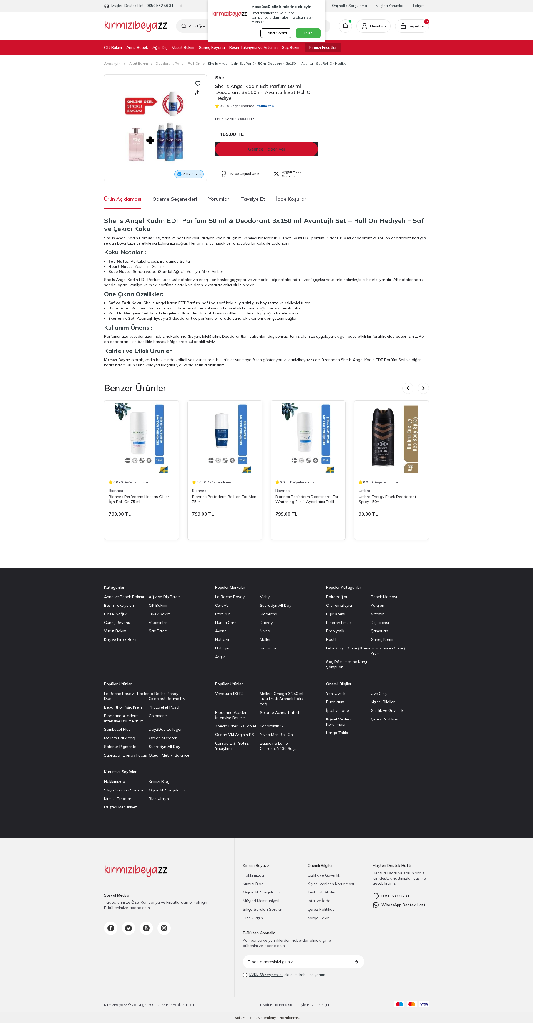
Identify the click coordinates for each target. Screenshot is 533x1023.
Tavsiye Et (252, 199)
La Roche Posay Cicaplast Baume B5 (167, 696)
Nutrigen (223, 648)
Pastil (331, 639)
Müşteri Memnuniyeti (261, 900)
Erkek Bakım (159, 613)
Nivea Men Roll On (276, 734)
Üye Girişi (379, 693)
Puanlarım (335, 701)
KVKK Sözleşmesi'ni (266, 975)
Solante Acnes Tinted (279, 712)
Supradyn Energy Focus (125, 755)
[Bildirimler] (345, 26)
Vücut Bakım (183, 47)
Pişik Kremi (335, 613)
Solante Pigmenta (120, 746)
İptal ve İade (337, 710)
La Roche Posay (230, 596)
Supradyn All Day (275, 605)
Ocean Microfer (163, 737)
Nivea (265, 630)
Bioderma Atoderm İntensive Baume (232, 715)
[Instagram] (164, 928)
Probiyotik (335, 630)
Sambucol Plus (117, 729)
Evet (308, 33)
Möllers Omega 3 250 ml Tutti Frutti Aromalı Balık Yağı (281, 699)
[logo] (136, 26)
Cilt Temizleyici (339, 605)
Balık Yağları (337, 596)
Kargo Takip (337, 732)
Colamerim (158, 715)
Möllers (266, 639)
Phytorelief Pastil (164, 707)
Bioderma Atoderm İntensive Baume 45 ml (124, 718)
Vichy (265, 596)
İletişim (418, 5)
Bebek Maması (384, 596)
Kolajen (377, 605)
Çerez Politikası (385, 719)
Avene (221, 630)
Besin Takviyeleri (119, 605)
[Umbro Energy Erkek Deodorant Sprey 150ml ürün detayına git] (391, 438)
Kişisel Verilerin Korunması (339, 722)
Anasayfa (112, 63)
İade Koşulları (292, 199)
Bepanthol (269, 648)
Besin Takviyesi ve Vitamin (253, 47)
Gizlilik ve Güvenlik (387, 710)
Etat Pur (222, 613)
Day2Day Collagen (166, 729)
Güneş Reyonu (212, 47)
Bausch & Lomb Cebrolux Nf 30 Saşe (278, 746)
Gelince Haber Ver (266, 149)
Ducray (266, 622)
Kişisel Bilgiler (383, 701)
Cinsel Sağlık (115, 613)
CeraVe (221, 605)
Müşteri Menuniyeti (120, 806)
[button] (181, 6)
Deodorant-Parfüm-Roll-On (178, 63)
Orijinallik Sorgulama (349, 5)
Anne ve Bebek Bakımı (124, 596)
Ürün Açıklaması (122, 199)
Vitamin (377, 613)
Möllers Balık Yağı (119, 737)
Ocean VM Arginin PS (234, 734)
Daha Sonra (276, 33)
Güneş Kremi (382, 639)
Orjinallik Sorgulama (167, 790)
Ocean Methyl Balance (169, 755)
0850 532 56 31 (160, 5)
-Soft (265, 1004)
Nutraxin (222, 639)
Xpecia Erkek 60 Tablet (235, 726)
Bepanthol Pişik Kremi (123, 707)
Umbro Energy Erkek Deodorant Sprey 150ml (387, 499)
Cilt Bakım (113, 47)
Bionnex (116, 490)
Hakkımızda (114, 781)
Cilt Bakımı (158, 605)
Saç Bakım (291, 47)
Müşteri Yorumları (390, 5)
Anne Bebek (137, 47)
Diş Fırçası (380, 622)
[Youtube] (146, 928)
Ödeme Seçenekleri (174, 199)
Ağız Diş (159, 47)
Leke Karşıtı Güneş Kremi (348, 648)
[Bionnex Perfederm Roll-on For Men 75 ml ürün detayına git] (225, 438)
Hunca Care (226, 622)
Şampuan (379, 630)
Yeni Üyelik (335, 693)
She (219, 77)
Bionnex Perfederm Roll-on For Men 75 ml (224, 499)
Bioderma (268, 613)
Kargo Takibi (319, 917)
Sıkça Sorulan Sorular (124, 790)
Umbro (364, 490)
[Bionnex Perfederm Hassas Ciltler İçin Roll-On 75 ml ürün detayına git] (141, 438)
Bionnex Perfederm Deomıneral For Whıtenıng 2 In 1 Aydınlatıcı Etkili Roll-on (306, 499)
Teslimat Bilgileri (322, 892)
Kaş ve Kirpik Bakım (121, 639)
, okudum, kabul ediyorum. (287, 975)
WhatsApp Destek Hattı (403, 904)
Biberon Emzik (338, 622)
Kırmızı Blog (159, 781)
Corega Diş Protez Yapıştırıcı (232, 746)
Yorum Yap (265, 106)
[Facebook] (110, 928)
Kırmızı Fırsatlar (323, 47)
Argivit (221, 656)
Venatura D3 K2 (229, 693)
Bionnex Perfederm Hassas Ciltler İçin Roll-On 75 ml (139, 499)
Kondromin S (271, 726)
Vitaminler (158, 622)
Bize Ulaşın (159, 798)
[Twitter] (128, 928)
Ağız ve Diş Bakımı (165, 596)
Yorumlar (218, 199)
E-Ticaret (277, 1004)
